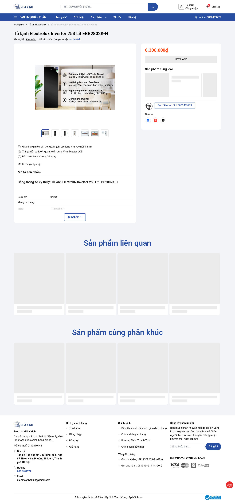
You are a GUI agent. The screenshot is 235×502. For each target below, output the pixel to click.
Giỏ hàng (74, 446)
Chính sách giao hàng (133, 434)
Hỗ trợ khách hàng (76, 423)
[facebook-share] (148, 120)
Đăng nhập (75, 434)
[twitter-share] (163, 120)
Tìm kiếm (74, 428)
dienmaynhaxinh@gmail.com (33, 480)
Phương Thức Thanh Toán (136, 440)
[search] (153, 7)
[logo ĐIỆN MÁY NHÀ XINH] (39, 424)
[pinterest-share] (155, 120)
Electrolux (31, 39)
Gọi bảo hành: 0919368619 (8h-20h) (141, 465)
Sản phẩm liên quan (117, 243)
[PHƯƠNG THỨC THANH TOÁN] (195, 465)
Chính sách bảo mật (132, 446)
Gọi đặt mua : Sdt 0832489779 (174, 105)
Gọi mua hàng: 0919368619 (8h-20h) (142, 459)
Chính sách (124, 423)
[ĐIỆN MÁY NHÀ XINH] (24, 7)
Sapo (139, 497)
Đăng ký (73, 440)
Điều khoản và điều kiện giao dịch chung (144, 428)
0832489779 (24, 471)
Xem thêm (73, 217)
